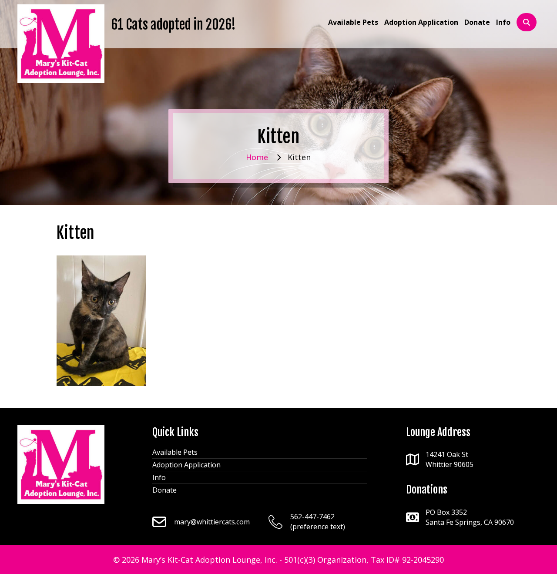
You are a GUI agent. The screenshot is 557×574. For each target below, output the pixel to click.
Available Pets (175, 452)
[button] (526, 22)
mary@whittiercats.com (212, 522)
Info (159, 477)
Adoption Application (186, 465)
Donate (164, 490)
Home (257, 157)
